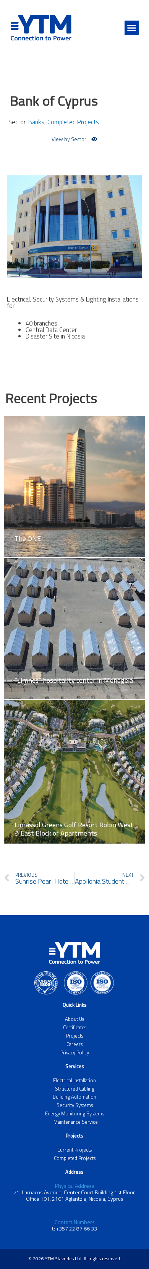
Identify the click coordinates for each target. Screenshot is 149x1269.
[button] (132, 28)
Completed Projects (73, 122)
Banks (36, 122)
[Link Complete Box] (74, 481)
